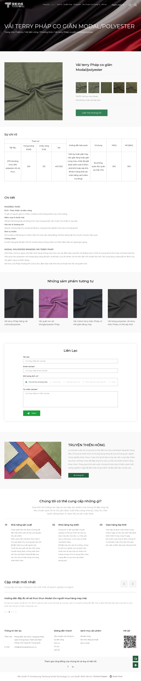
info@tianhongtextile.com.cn (25, 647)
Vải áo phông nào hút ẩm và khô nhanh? (27, 598)
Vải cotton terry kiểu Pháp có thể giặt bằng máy (53, 323)
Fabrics (53, 4)
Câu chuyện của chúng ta (91, 4)
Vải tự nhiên (85, 643)
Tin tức (56, 646)
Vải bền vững (31, 32)
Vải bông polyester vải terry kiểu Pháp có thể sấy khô (86, 323)
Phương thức (46, 32)
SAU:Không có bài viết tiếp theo (88, 100)
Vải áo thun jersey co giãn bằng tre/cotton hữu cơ (120, 323)
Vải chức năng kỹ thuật (89, 640)
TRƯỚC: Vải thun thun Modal (87, 96)
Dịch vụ (59, 4)
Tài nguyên (77, 4)
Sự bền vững (68, 4)
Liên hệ (103, 4)
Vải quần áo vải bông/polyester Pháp (14, 323)
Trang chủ (46, 4)
